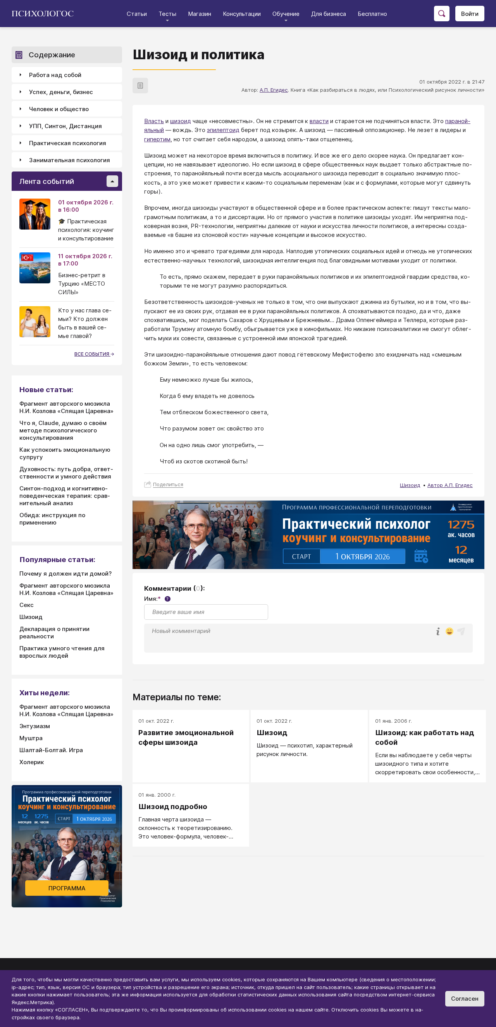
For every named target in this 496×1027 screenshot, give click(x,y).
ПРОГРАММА (67, 888)
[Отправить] (461, 631)
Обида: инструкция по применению (52, 518)
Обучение (286, 13)
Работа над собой (55, 75)
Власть (154, 121)
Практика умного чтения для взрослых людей (62, 652)
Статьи (137, 13)
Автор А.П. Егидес (450, 485)
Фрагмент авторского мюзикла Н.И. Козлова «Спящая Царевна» (66, 407)
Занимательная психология (69, 160)
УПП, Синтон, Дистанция (65, 126)
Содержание (52, 54)
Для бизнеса (328, 13)
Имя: (156, 598)
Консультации (242, 13)
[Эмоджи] (449, 632)
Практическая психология (67, 143)
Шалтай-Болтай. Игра (51, 750)
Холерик (31, 762)
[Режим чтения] (140, 85)
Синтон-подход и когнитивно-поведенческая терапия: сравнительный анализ (64, 496)
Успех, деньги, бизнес (61, 92)
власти (319, 121)
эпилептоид (223, 130)
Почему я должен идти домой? (65, 573)
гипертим (157, 139)
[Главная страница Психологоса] (45, 13)
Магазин (199, 13)
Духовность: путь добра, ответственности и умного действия (66, 472)
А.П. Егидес (274, 90)
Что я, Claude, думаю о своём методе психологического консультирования (63, 430)
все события (92, 354)
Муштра (31, 738)
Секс (26, 605)
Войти (470, 13)
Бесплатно (372, 13)
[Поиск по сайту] (442, 13)
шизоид (180, 121)
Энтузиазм (34, 726)
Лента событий (46, 181)
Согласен (465, 998)
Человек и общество (59, 109)
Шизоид (410, 485)
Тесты (167, 13)
